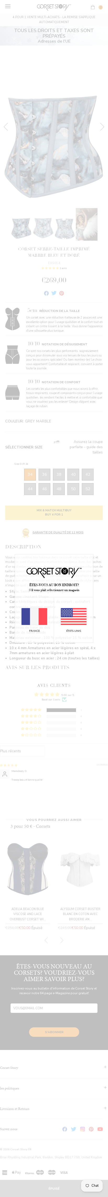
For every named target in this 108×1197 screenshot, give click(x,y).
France (34, 631)
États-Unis (73, 631)
